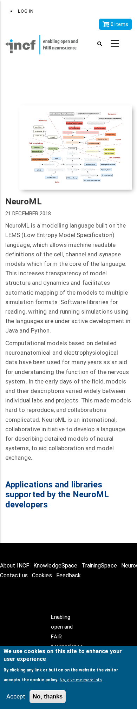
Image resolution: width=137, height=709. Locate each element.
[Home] (45, 44)
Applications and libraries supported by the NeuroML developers (57, 495)
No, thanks (48, 696)
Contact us (14, 575)
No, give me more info (81, 680)
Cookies (42, 575)
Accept (15, 696)
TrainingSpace (99, 565)
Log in (26, 11)
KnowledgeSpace (55, 565)
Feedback (68, 575)
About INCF (14, 565)
